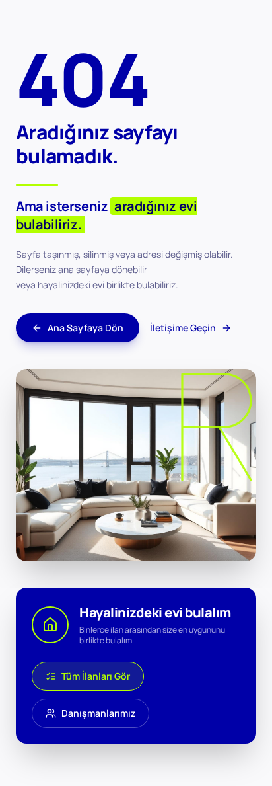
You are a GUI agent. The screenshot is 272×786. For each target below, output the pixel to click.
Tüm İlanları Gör (95, 676)
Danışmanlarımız (98, 713)
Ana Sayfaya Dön (85, 327)
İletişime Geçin (183, 327)
